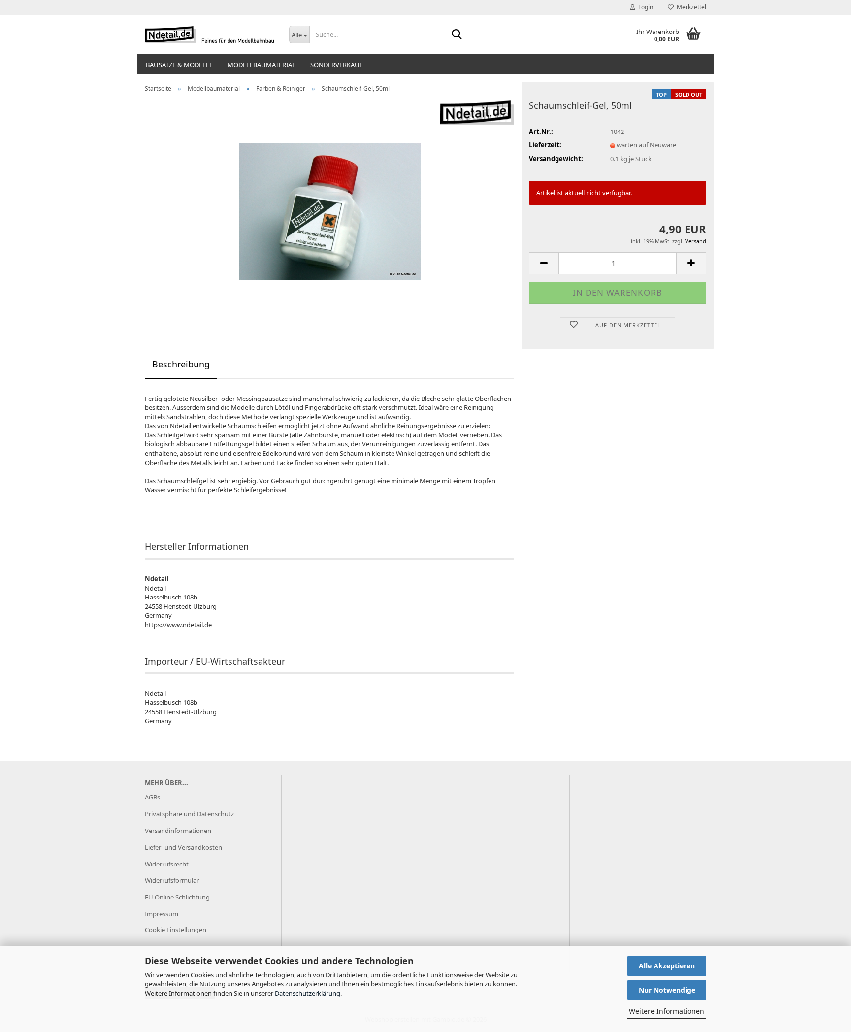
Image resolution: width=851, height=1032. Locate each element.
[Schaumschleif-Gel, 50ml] (330, 210)
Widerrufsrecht (167, 864)
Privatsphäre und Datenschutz (189, 813)
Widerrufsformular (172, 880)
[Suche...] (457, 35)
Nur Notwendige (667, 990)
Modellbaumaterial (261, 64)
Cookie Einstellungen (175, 929)
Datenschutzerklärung (307, 993)
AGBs (152, 797)
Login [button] (644, 7)
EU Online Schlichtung (177, 897)
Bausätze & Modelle (179, 64)
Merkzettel (690, 7)
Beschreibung (181, 364)
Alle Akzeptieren (667, 965)
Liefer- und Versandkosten (183, 847)
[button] (543, 263)
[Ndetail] (209, 34)
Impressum (161, 913)
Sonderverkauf (336, 64)
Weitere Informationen (666, 1011)
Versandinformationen (178, 830)
